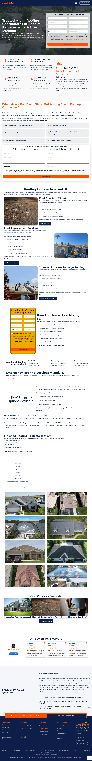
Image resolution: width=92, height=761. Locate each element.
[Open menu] (75, 3)
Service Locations (61, 733)
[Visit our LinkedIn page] (83, 743)
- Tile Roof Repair (33, 361)
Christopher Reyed (73, 643)
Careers (59, 736)
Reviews (59, 738)
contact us (27, 487)
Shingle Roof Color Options (27, 726)
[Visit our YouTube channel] (77, 743)
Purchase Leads (43, 734)
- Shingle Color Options (34, 365)
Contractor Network (44, 731)
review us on (13, 653)
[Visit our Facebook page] (80, 743)
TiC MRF (76, 750)
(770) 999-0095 (84, 3)
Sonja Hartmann (52, 643)
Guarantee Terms (64, 750)
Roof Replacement (6, 735)
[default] (67, 503)
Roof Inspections (6, 727)
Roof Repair (5, 732)
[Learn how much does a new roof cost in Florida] (67, 527)
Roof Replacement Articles (27, 728)
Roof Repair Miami (44, 223)
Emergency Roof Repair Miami (47, 298)
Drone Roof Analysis (7, 730)
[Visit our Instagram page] (87, 743)
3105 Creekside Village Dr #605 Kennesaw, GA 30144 (82, 737)
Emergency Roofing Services (7, 738)
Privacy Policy (83, 39)
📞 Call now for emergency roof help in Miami (19, 379)
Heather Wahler (31, 643)
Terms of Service (29, 750)
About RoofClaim (61, 726)
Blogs (21, 733)
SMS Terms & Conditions (47, 750)
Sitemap (4, 750)
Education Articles (25, 731)
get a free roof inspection (66, 716)
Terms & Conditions (74, 39)
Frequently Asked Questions (24, 736)
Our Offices (60, 728)
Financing (41, 726)
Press (58, 731)
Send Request (68, 44)
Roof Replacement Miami (11, 263)
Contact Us (87, 750)
